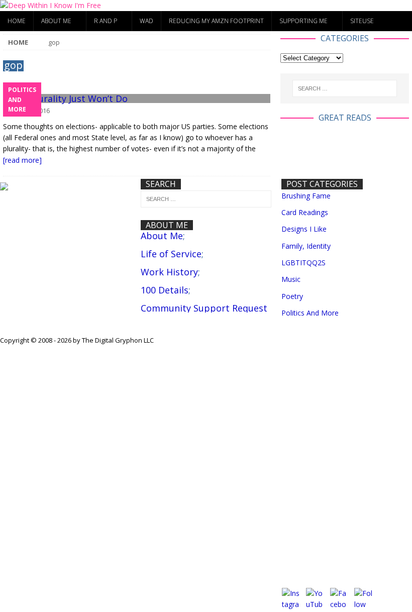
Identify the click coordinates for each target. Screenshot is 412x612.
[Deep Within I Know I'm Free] (50, 5)
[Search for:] (344, 88)
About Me (56, 21)
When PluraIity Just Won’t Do (65, 98)
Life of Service (171, 254)
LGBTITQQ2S (303, 262)
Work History (169, 272)
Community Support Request (204, 308)
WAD (146, 21)
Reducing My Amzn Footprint (216, 21)
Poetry (292, 296)
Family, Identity (306, 246)
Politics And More (310, 313)
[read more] (22, 160)
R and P (105, 21)
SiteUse (362, 21)
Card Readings (304, 212)
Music (290, 279)
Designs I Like (304, 229)
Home (17, 21)
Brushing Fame (306, 195)
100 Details (164, 290)
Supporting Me (303, 21)
